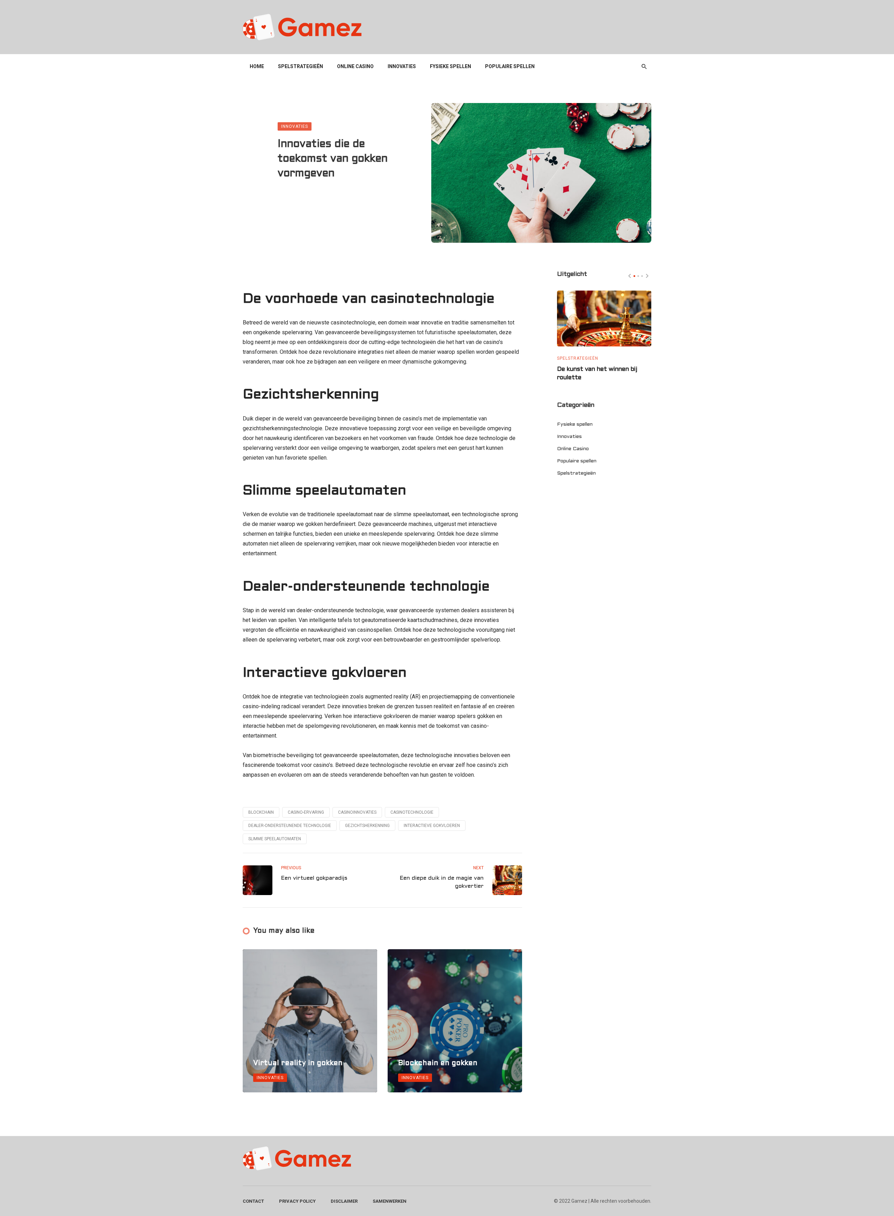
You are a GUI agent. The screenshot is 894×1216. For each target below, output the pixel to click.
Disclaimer (344, 1201)
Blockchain (261, 812)
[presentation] (629, 276)
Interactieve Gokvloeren (432, 825)
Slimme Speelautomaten (274, 838)
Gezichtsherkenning (367, 825)
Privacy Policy (297, 1201)
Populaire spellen (510, 66)
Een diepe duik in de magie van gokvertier (442, 882)
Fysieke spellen (450, 66)
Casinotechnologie (411, 812)
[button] (634, 276)
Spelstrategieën (300, 66)
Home (257, 66)
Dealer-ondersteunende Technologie (289, 825)
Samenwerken (389, 1201)
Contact (253, 1201)
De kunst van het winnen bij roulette (597, 374)
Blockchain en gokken (437, 1063)
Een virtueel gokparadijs (314, 878)
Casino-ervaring (306, 812)
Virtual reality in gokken (298, 1063)
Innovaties (402, 66)
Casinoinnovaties (357, 812)
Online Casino (355, 66)
